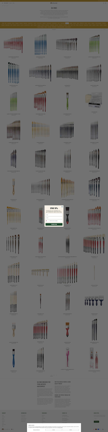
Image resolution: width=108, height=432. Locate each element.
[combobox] (47, 221)
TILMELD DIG (54, 224)
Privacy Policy (60, 427)
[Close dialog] (62, 206)
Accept (53, 429)
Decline (71, 429)
